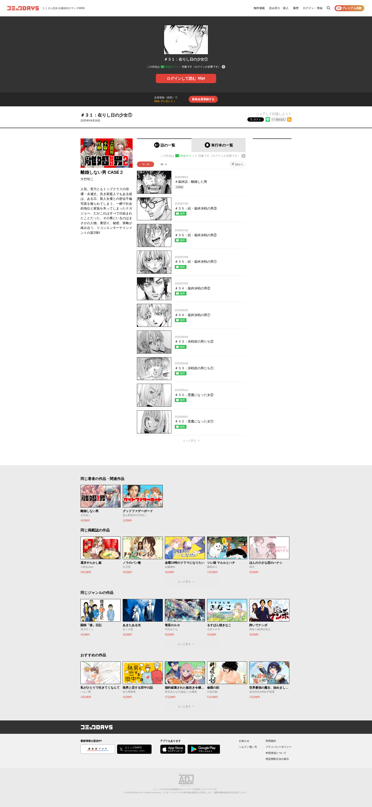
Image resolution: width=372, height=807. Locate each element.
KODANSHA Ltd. (134, 792)
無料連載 (259, 8)
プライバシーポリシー (278, 746)
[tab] (164, 145)
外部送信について (276, 752)
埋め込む (280, 119)
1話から (239, 164)
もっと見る (189, 440)
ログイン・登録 (312, 8)
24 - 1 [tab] (164, 164)
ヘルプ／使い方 (248, 746)
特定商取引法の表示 (277, 758)
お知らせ (244, 740)
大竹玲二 (87, 179)
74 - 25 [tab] (145, 164)
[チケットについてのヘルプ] (223, 67)
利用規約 (271, 740)
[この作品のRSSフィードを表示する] (289, 119)
